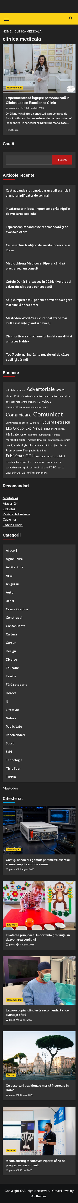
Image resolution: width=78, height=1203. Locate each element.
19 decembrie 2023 (34, 108)
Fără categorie (16, 434)
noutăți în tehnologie (16, 445)
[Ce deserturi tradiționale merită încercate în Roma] (39, 1055)
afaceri (60, 389)
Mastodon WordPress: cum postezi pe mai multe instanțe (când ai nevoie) (36, 320)
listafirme (32, 434)
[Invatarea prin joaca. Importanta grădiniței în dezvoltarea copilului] (39, 905)
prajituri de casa (59, 445)
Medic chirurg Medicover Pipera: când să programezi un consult (35, 265)
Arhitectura (14, 567)
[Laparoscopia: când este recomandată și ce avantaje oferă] (39, 980)
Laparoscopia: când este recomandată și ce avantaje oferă (37, 229)
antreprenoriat (29, 401)
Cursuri (11, 642)
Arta (9, 575)
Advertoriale (41, 389)
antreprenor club (61, 396)
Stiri (9, 751)
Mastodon (10, 788)
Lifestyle (12, 710)
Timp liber (13, 768)
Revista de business (16, 514)
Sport (10, 743)
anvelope (45, 401)
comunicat (14, 108)
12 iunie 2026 (26, 1095)
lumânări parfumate (49, 434)
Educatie (12, 668)
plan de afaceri (37, 445)
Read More (12, 129)
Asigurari (12, 584)
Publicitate (14, 726)
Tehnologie (14, 760)
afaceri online (27, 396)
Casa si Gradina (17, 609)
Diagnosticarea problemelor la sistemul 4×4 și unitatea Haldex (39, 338)
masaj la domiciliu (37, 439)
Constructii (14, 617)
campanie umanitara (37, 407)
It (7, 701)
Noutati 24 (10, 498)
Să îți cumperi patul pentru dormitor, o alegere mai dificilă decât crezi (39, 302)
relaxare (40, 456)
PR (47, 445)
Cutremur (9, 519)
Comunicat (48, 414)
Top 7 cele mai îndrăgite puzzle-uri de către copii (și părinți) (37, 357)
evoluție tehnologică (54, 428)
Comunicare (19, 414)
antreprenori (13, 401)
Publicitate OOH (20, 456)
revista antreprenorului (18, 462)
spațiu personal (31, 467)
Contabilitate (16, 626)
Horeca (11, 693)
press (12, 869)
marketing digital (16, 439)
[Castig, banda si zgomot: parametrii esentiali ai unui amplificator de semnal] (39, 830)
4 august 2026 (27, 869)
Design (11, 651)
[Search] (70, 18)
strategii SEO (48, 467)
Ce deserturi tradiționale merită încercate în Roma (38, 247)
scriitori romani (13, 467)
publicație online (37, 450)
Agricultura (14, 559)
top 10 (61, 467)
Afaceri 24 (10, 503)
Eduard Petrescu (56, 422)
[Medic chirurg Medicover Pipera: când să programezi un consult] (39, 1131)
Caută (8, 143)
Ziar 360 (9, 509)
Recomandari (14, 87)
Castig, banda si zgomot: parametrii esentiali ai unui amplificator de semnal (38, 192)
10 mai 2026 (26, 1170)
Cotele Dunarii (13, 525)
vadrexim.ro (13, 472)
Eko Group (15, 428)
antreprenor (43, 396)
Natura (11, 718)
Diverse (11, 659)
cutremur (35, 422)
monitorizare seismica (58, 439)
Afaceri (11, 550)
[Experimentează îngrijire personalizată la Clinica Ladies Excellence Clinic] (39, 68)
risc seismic (39, 462)
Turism (11, 777)
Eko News (33, 428)
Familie (11, 676)
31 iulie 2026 (26, 1020)
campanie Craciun (15, 407)
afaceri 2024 (12, 396)
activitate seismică (15, 390)
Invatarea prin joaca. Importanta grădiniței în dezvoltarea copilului (38, 211)
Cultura (11, 634)
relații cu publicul (56, 456)
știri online (42, 472)
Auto (9, 592)
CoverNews (60, 1191)
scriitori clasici (53, 462)
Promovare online (16, 450)
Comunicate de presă (17, 422)
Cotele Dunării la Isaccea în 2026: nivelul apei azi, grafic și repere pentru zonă (38, 284)
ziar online (28, 472)
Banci (10, 601)
